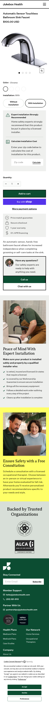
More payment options (24, 209)
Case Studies (8, 643)
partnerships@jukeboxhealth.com (21, 609)
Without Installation (13, 103)
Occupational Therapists (32, 640)
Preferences (24, 699)
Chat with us (24, 286)
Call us (24, 279)
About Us (7, 654)
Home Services (32, 634)
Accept (24, 687)
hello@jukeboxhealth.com (18, 595)
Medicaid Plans (9, 639)
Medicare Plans (9, 634)
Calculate (37, 162)
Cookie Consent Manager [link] (12, 661)
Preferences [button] (22, 679)
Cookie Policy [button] (12, 677)
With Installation (35, 103)
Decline (24, 693)
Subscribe (37, 581)
